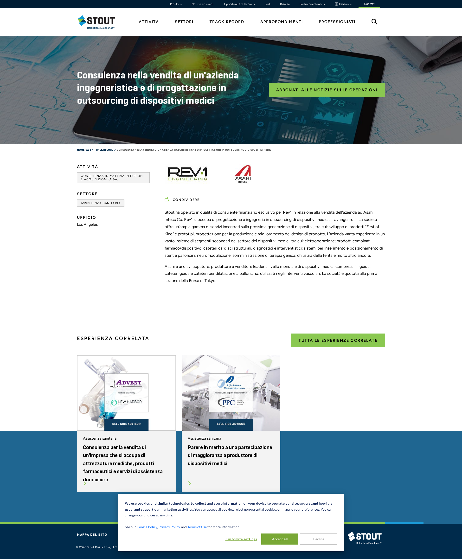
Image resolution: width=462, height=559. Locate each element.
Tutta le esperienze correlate (338, 340)
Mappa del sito (92, 534)
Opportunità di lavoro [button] (238, 4)
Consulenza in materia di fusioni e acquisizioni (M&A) (112, 177)
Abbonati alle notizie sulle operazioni (327, 90)
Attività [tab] (149, 21)
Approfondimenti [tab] (281, 21)
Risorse (285, 4)
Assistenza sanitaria (101, 203)
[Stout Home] (100, 22)
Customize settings (241, 539)
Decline (318, 539)
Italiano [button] (343, 4)
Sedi (267, 4)
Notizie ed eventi (203, 4)
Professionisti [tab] (337, 21)
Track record (104, 149)
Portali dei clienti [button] (311, 4)
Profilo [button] (174, 4)
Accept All (280, 539)
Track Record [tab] (227, 21)
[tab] (100, 22)
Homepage (84, 149)
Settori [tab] (184, 21)
